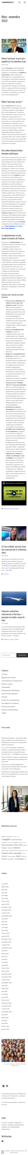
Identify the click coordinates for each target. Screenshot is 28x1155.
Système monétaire (8, 707)
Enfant (24, 842)
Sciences (23, 856)
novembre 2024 (6, 942)
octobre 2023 (6, 980)
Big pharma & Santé (9, 678)
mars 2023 (5, 997)
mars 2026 (5, 898)
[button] (19, 2)
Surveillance (10, 859)
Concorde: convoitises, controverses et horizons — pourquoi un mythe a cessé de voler (13, 616)
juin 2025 (4, 922)
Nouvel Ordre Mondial (9, 694)
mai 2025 (4, 924)
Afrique (4, 836)
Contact (4, 1125)
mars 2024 (5, 965)
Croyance (10, 842)
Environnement (7, 845)
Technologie (19, 859)
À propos (10, 1123)
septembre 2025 (7, 916)
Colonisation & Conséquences (12, 681)
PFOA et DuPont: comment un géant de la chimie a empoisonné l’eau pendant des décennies (15, 759)
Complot (6, 839)
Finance (25, 845)
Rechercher (22, 655)
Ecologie (15, 842)
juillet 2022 (5, 1018)
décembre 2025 (6, 907)
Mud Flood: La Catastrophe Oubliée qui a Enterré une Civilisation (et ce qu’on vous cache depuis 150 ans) (15, 774)
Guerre (10, 848)
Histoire (16, 848)
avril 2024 (5, 962)
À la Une (4, 674)
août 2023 (5, 986)
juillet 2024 (5, 954)
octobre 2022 (6, 1009)
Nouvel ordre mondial (11, 853)
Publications (6, 1129)
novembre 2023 (6, 977)
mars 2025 (5, 930)
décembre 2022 (6, 1003)
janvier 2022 (5, 1029)
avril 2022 (5, 1023)
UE (25, 859)
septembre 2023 (7, 983)
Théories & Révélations (11, 509)
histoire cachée (5, 850)
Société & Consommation (10, 700)
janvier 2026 (5, 904)
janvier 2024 (5, 971)
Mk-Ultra (21, 850)
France (4, 848)
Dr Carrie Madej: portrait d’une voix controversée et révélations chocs (14, 549)
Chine (18, 836)
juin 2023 (4, 991)
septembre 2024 (7, 948)
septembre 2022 (7, 1012)
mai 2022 (4, 1020)
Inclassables (6, 687)
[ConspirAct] (8, 2)
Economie (20, 842)
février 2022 (5, 1026)
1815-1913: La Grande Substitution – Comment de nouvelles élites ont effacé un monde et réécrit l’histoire (14, 767)
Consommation (16, 840)
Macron (16, 850)
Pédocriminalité (11, 856)
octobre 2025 (6, 913)
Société (4, 859)
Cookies (10, 1125)
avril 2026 (5, 895)
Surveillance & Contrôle (10, 703)
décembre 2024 (6, 939)
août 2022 (5, 1015)
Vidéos (16, 639)
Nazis (26, 850)
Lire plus (9, 570)
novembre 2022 (6, 1006)
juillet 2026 (5, 887)
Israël (11, 850)
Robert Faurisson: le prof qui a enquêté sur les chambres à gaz (14, 60)
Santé (18, 856)
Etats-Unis (18, 845)
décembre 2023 (6, 974)
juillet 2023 (5, 988)
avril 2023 (5, 994)
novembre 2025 (6, 910)
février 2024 (5, 968)
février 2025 (5, 933)
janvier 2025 (5, 936)
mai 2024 (4, 959)
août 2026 (5, 884)
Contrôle (4, 842)
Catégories (17, 1123)
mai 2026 (4, 893)
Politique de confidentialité (10, 1127)
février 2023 (5, 1000)
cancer (14, 836)
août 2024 (5, 951)
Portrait (6, 574)
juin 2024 (4, 956)
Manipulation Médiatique (11, 690)
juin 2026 (4, 890)
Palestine (23, 853)
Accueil (4, 1123)
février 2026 (5, 901)
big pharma (9, 836)
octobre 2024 (6, 945)
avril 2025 (5, 927)
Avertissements (18, 1125)
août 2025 (5, 919)
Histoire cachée (9, 639)
